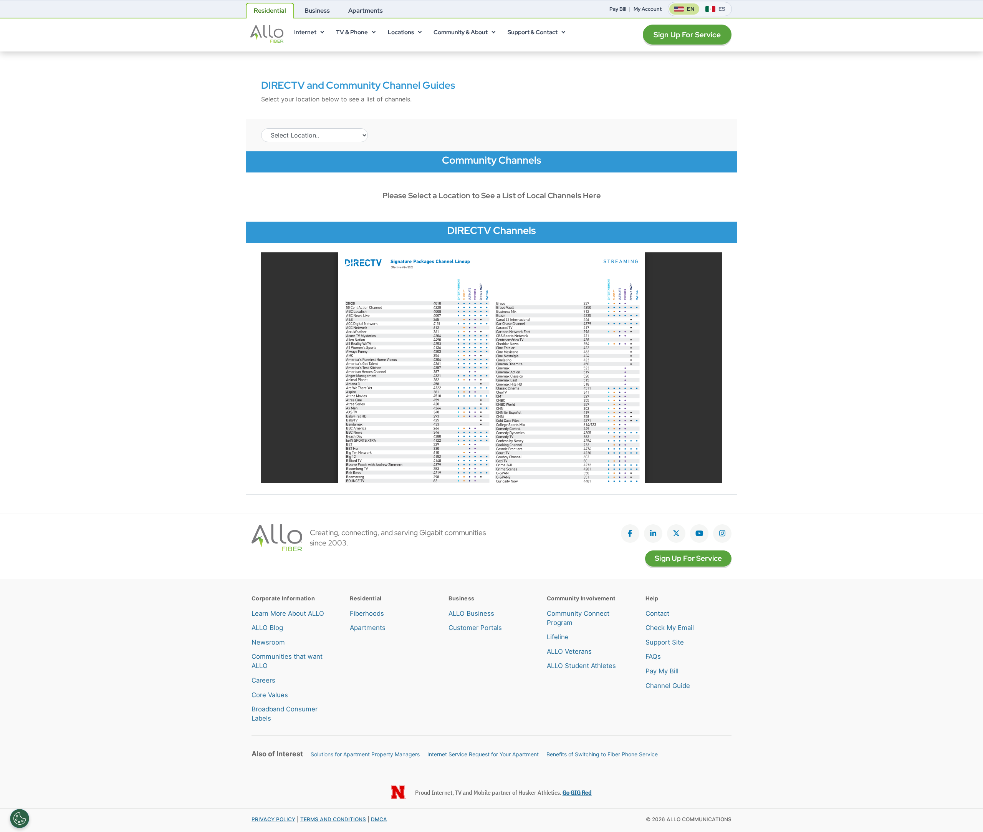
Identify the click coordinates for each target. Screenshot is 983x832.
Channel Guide (667, 685)
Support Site (664, 642)
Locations (401, 32)
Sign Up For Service (687, 35)
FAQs (653, 656)
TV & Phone (352, 32)
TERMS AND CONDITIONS (333, 819)
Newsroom (268, 642)
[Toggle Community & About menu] (493, 34)
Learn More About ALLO (288, 613)
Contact (657, 613)
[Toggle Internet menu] (322, 34)
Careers (263, 680)
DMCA (379, 819)
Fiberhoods (367, 613)
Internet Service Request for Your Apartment (483, 754)
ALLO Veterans (569, 651)
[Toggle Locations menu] (419, 34)
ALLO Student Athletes (581, 666)
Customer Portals (475, 627)
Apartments (368, 627)
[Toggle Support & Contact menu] (563, 34)
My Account (648, 9)
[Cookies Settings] (19, 818)
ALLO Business (471, 613)
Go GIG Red (577, 792)
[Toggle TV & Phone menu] (374, 34)
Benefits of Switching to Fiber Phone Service (602, 754)
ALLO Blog (267, 627)
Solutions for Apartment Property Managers (365, 754)
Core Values (270, 695)
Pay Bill (617, 9)
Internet (305, 32)
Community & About (461, 32)
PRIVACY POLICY (273, 819)
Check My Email (669, 627)
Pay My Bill (662, 671)
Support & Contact (533, 32)
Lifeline (558, 637)
